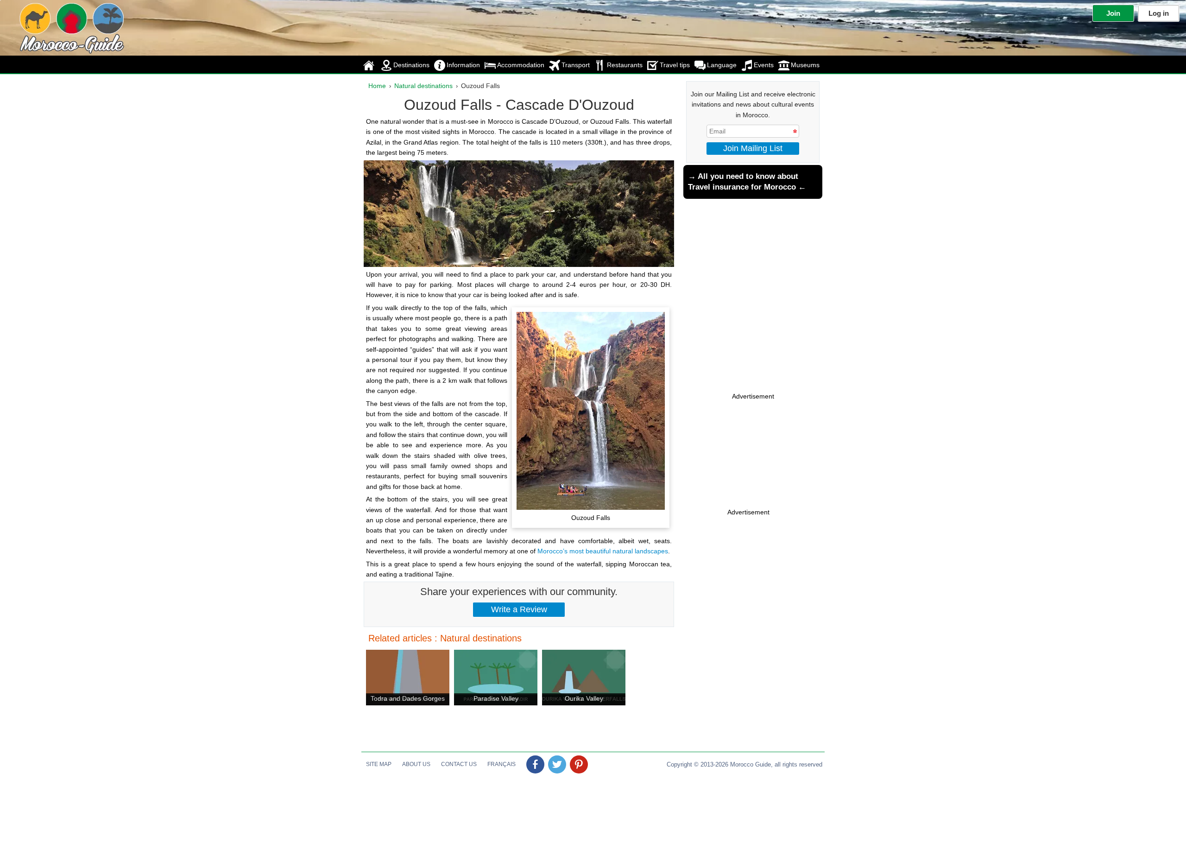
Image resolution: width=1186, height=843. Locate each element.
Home (377, 85)
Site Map (378, 764)
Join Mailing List (752, 148)
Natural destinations (423, 85)
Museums (805, 65)
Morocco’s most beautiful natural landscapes (602, 551)
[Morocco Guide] (53, 25)
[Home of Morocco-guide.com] (369, 65)
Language (722, 65)
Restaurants (625, 65)
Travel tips (675, 65)
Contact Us (459, 764)
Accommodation (520, 65)
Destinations (411, 65)
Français (501, 764)
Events (764, 65)
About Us (416, 764)
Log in (1158, 13)
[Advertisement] (752, 464)
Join (1113, 13)
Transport (575, 65)
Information (463, 65)
